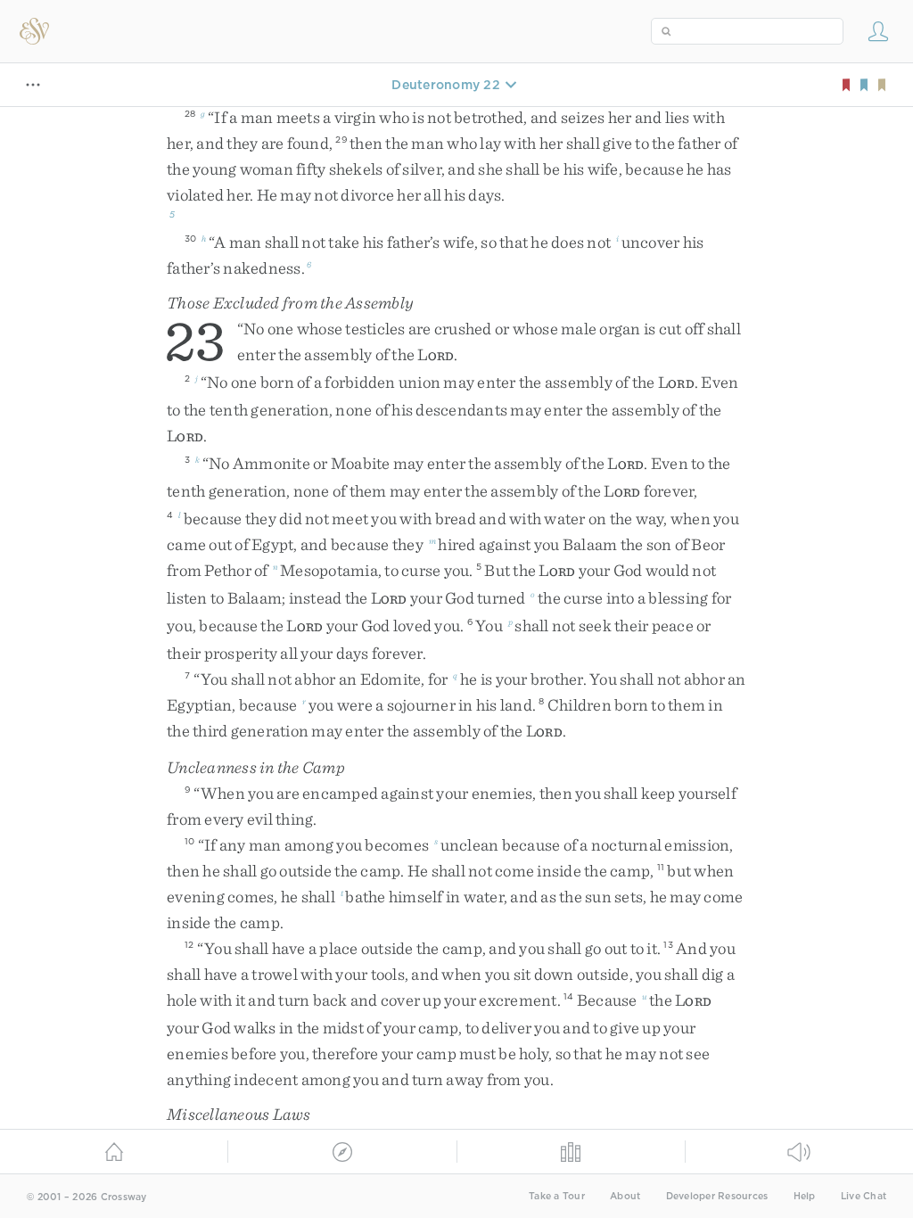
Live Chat (863, 1196)
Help (805, 1196)
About (625, 1196)
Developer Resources (717, 1196)
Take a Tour (557, 1196)
